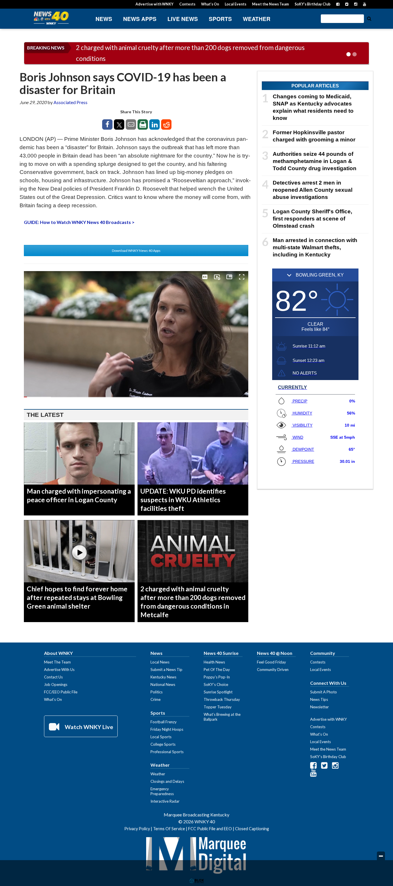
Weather (256, 19)
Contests (187, 4)
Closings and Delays (167, 781)
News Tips (319, 699)
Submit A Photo (323, 692)
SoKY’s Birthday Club (313, 4)
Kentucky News (163, 677)
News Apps (140, 19)
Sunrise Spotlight (218, 692)
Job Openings (55, 684)
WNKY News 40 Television (51, 18)
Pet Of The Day (217, 669)
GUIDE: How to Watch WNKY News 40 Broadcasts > (79, 222)
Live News (182, 19)
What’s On (210, 4)
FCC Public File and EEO (210, 828)
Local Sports (160, 737)
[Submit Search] (369, 18)
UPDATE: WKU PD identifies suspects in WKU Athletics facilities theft (183, 499)
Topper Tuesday (218, 707)
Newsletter (319, 707)
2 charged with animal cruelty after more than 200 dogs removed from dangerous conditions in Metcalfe (192, 602)
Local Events (235, 4)
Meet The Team (57, 662)
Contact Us (53, 677)
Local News (159, 662)
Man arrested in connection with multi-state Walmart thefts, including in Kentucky (315, 247)
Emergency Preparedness (162, 791)
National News (162, 684)
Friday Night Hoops (166, 729)
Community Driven (273, 669)
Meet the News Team (270, 4)
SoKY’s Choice (216, 684)
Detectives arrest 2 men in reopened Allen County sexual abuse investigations (312, 190)
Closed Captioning (252, 828)
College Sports (162, 744)
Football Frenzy (163, 722)
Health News (214, 662)
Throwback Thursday (222, 699)
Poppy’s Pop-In (217, 677)
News (104, 19)
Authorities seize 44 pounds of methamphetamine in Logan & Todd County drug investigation (314, 161)
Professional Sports (167, 751)
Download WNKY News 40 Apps (136, 250)
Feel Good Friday (271, 662)
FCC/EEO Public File (60, 692)
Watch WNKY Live (88, 726)
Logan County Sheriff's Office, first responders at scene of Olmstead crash (312, 218)
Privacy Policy (137, 828)
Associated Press (70, 102)
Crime (155, 699)
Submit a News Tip (166, 669)
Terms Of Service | (170, 828)
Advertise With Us (59, 669)
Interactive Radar (165, 801)
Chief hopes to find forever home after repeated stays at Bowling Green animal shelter (77, 597)
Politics (156, 692)
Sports (220, 19)
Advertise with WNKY (154, 4)
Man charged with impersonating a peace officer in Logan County (79, 495)
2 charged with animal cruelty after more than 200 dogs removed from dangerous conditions (190, 53)
